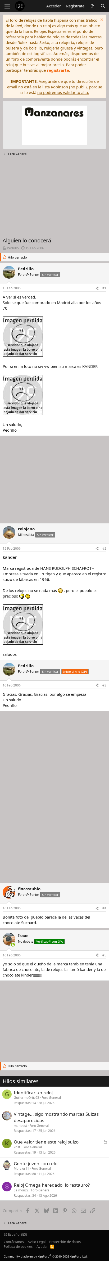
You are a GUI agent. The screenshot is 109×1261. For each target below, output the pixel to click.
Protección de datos (65, 1241)
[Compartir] (97, 288)
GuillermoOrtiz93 (26, 1097)
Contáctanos (14, 1241)
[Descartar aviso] (101, 20)
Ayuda (42, 1246)
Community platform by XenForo (46, 1256)
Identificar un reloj (33, 1093)
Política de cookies (18, 1246)
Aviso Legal (37, 1241)
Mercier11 (21, 1168)
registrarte (58, 70)
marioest (20, 1125)
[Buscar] (103, 6)
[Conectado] (12, 944)
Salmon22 (21, 1190)
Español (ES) (17, 1234)
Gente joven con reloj (36, 1163)
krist (17, 1147)
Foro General (51, 1097)
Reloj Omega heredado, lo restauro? (52, 1185)
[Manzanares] (54, 126)
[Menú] (7, 6)
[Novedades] (92, 6)
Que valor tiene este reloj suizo (46, 1142)
